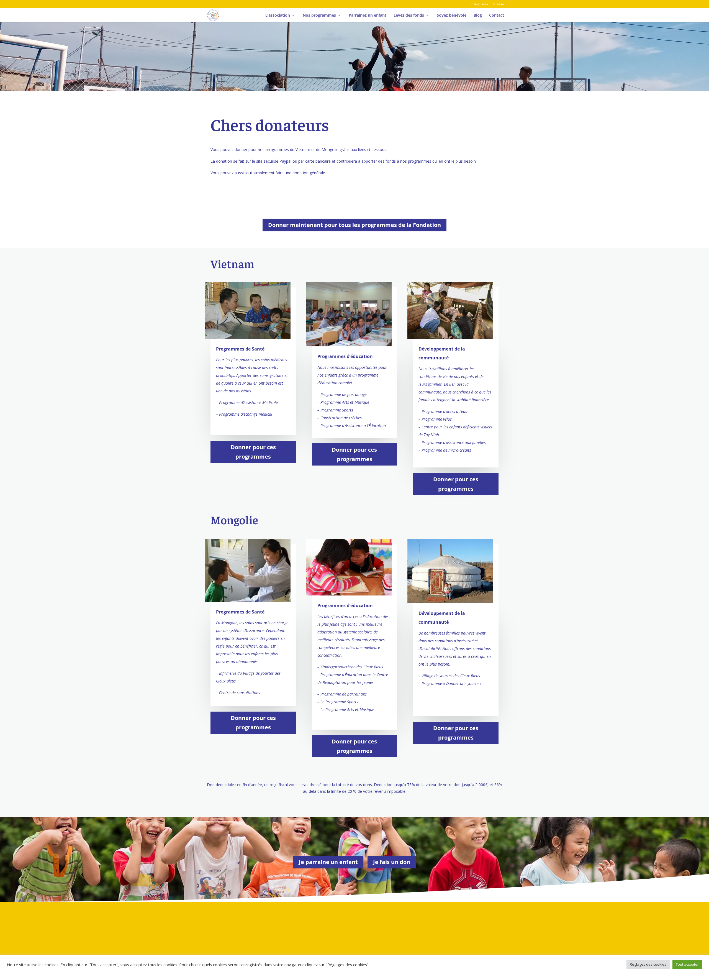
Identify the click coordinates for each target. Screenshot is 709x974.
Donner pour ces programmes (253, 451)
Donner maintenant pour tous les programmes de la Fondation (354, 225)
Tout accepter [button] (687, 964)
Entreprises (478, 4)
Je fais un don (391, 862)
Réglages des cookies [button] (648, 964)
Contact (496, 15)
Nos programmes (319, 15)
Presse (498, 4)
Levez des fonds (409, 15)
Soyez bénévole (451, 15)
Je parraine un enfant (328, 862)
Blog (478, 15)
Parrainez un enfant (367, 15)
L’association (277, 15)
